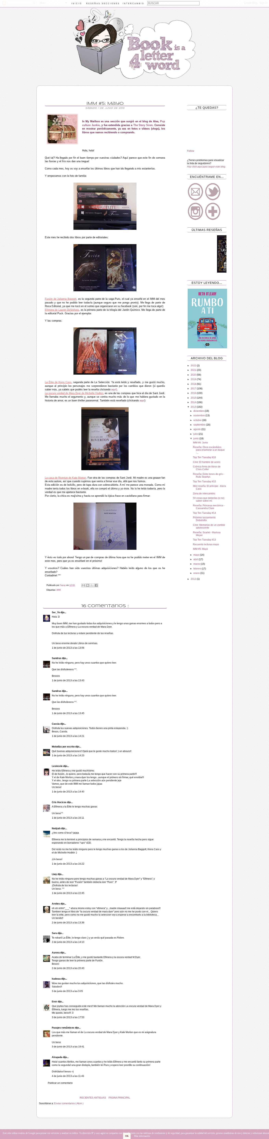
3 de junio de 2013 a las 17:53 (68, 1017)
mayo (196, 554)
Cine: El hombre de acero (206, 462)
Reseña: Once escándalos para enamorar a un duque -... (209, 450)
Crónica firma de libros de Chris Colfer (207, 468)
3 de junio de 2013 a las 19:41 (68, 1046)
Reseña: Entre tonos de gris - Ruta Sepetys (208, 475)
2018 (194, 384)
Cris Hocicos (59, 802)
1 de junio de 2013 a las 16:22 (68, 863)
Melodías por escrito (63, 746)
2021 (194, 370)
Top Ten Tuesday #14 (204, 513)
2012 (194, 579)
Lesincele (57, 766)
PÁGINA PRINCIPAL (119, 1097)
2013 (194, 406)
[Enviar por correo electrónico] (83, 585)
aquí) (114, 389)
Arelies (56, 903)
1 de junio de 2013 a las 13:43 (68, 680)
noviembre (199, 415)
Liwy (55, 874)
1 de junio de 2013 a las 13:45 (68, 713)
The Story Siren (143, 125)
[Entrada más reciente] (170, 1097)
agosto (197, 429)
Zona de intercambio (204, 493)
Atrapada (57, 1057)
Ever (55, 1001)
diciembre (199, 411)
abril (196, 559)
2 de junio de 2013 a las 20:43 (68, 968)
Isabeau (56, 978)
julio (196, 434)
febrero (197, 568)
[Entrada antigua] (40, 1097)
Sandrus (57, 658)
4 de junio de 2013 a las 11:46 (68, 1076)
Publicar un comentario (60, 1083)
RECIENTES (86, 1097)
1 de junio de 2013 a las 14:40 (68, 791)
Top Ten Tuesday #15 (204, 481)
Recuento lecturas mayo (206, 544)
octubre (197, 420)
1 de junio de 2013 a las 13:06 (68, 647)
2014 (194, 402)
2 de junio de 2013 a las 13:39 (68, 922)
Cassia (56, 724)
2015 (194, 397)
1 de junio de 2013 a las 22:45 (68, 893)
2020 (194, 374)
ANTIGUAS (100, 1097)
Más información (142, 1136)
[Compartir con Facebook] (96, 585)
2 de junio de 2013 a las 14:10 (68, 942)
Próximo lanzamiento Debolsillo (204, 519)
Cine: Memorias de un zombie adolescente (209, 526)
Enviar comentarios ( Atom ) (68, 1103)
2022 (194, 365)
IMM (59, 590)
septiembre (199, 424)
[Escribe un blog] (88, 585)
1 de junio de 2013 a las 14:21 (68, 736)
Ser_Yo (56, 612)
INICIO (76, 4)
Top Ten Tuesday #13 (204, 539)
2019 (194, 379)
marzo (197, 564)
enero (196, 573)
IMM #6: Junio (200, 442)
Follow (190, 151)
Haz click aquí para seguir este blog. (206, 166)
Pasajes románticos (63, 1027)
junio (196, 438)
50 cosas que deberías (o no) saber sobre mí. (208, 499)
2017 (194, 388)
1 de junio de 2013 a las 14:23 (68, 755)
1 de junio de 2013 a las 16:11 (68, 817)
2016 (194, 393)
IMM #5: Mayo (200, 549)
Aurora (56, 952)
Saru (55, 933)
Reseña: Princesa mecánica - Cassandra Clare (208, 507)
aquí (142, 400)
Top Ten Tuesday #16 (204, 457)
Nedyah (56, 828)
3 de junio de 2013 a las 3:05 (67, 991)
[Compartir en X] (92, 585)
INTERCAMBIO (133, 4)
